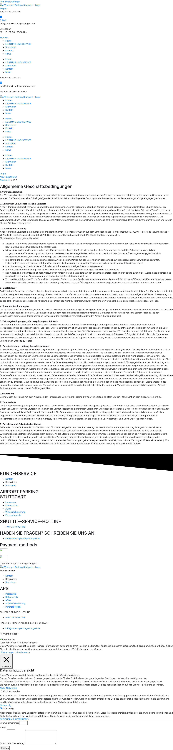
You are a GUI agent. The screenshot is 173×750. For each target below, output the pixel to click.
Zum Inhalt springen (10, 1)
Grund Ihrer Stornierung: (12, 743)
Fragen (3, 8)
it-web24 (43, 563)
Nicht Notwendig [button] (8, 688)
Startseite (5, 180)
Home (8, 40)
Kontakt (9, 50)
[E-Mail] (1, 17)
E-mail (3, 727)
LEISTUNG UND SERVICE (18, 44)
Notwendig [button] (5, 705)
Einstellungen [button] (7, 652)
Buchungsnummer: (9, 723)
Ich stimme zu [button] (23, 652)
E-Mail (3, 20)
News (8, 53)
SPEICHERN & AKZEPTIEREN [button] (14, 719)
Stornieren (10, 47)
